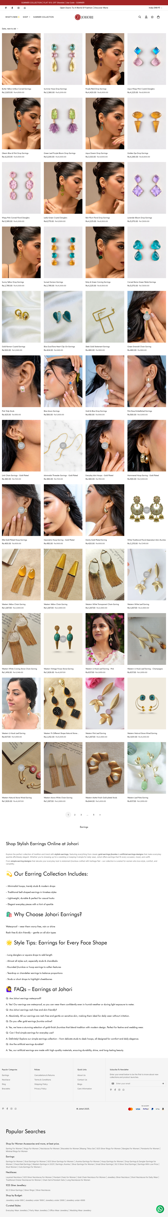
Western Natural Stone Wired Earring (142, 733)
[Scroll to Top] (163, 1203)
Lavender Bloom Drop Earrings (139, 218)
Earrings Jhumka (63, 1164)
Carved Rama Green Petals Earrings (141, 282)
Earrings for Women (14, 1161)
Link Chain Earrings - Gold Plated (15, 475)
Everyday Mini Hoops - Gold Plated (99, 475)
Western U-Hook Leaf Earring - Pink (100, 669)
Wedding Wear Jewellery (80, 1210)
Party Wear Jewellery (38, 1210)
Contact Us (82, 1080)
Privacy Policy (40, 1088)
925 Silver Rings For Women (109, 1148)
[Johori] (84, 17)
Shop (25, 17)
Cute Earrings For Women (29, 1167)
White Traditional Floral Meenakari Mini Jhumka (146, 540)
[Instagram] (18, 8)
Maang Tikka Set (87, 1148)
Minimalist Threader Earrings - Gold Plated (61, 475)
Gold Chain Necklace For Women (92, 1177)
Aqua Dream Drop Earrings (97, 153)
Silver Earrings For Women (83, 1164)
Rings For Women (31, 1148)
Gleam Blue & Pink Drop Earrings (15, 153)
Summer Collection (43, 17)
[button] (158, 17)
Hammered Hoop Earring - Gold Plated (143, 475)
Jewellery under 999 (15, 1200)
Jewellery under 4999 (75, 1200)
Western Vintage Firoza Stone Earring (59, 669)
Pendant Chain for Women (64, 1177)
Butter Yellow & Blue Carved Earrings (16, 89)
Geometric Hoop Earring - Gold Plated (59, 540)
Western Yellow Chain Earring (13, 604)
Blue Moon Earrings (52, 411)
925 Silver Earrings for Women (61, 1161)
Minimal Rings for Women (17, 1151)
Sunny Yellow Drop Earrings (13, 282)
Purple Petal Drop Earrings (96, 89)
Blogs (79, 1084)
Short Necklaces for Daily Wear (144, 1177)
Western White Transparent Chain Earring (102, 604)
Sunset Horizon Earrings (53, 282)
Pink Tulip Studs (8, 411)
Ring (4, 1084)
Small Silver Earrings (104, 1164)
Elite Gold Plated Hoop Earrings (14, 540)
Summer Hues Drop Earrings (55, 89)
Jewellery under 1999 (34, 1200)
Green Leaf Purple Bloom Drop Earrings (59, 153)
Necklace (6, 1080)
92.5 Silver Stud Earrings (125, 1164)
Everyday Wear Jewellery (17, 1210)
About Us (81, 1075)
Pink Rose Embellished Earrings (139, 411)
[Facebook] (12, 8)
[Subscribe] (163, 1084)
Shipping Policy (41, 1084)
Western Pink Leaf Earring (96, 733)
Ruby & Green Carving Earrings (98, 282)
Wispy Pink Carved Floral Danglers (16, 218)
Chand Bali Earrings (22, 1164)
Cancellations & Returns (44, 1075)
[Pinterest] (6, 8)
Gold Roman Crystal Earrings (13, 347)
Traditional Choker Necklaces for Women (23, 1180)
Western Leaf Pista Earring (137, 798)
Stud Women (11, 1167)
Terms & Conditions (42, 1080)
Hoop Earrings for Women (112, 1161)
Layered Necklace (14, 1177)
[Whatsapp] (25, 8)
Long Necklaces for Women (78, 1180)
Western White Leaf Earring (138, 604)
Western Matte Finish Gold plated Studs (101, 798)
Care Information (84, 1088)
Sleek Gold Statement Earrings (98, 347)
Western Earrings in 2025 (43, 1164)
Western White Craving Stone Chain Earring (19, 669)
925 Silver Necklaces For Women (37, 1177)
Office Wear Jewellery (58, 1210)
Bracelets (6, 1088)
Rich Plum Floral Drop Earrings (98, 218)
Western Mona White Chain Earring (58, 798)
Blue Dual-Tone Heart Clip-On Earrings (59, 347)
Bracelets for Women (70, 1148)
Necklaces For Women (49, 1148)
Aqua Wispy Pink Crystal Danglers (141, 89)
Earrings (5, 1075)
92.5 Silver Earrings (14, 1190)
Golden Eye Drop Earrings (137, 153)
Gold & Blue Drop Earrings (96, 411)
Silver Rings (29, 1190)
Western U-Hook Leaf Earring (13, 733)
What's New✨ (12, 17)
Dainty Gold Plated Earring (96, 540)
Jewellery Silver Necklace (118, 1177)
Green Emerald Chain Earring (139, 347)
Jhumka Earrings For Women (87, 1161)
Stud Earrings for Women (35, 1161)
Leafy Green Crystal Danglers (55, 218)
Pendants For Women (150, 1148)
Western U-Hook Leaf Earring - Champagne (145, 669)
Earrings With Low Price (148, 1164)
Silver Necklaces (43, 1190)
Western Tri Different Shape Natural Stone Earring (60, 733)
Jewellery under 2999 (55, 1200)
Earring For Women (14, 1148)
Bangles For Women (131, 1148)
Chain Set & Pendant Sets (54, 1180)
